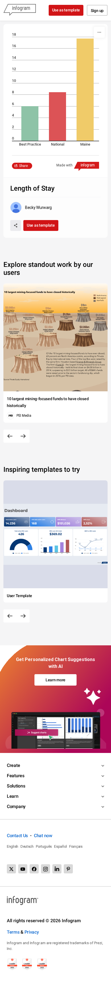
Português (44, 846)
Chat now (43, 835)
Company (16, 806)
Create (13, 765)
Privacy (31, 932)
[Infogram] (19, 10)
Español (60, 846)
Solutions (16, 786)
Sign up (97, 10)
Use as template (66, 10)
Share (23, 166)
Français (76, 846)
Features (15, 775)
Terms (13, 932)
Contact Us (17, 835)
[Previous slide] (10, 436)
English (12, 846)
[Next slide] (23, 436)
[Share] (15, 225)
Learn (12, 796)
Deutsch (27, 846)
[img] (29, 123)
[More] (99, 32)
